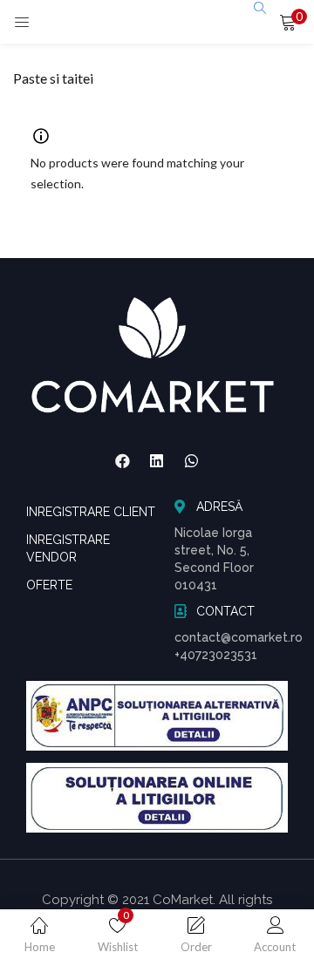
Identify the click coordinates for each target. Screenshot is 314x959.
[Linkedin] (157, 461)
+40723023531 (215, 655)
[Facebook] (122, 461)
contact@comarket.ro (238, 637)
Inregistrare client (90, 512)
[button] (288, 22)
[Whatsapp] (191, 461)
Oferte (49, 585)
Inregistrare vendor (68, 548)
